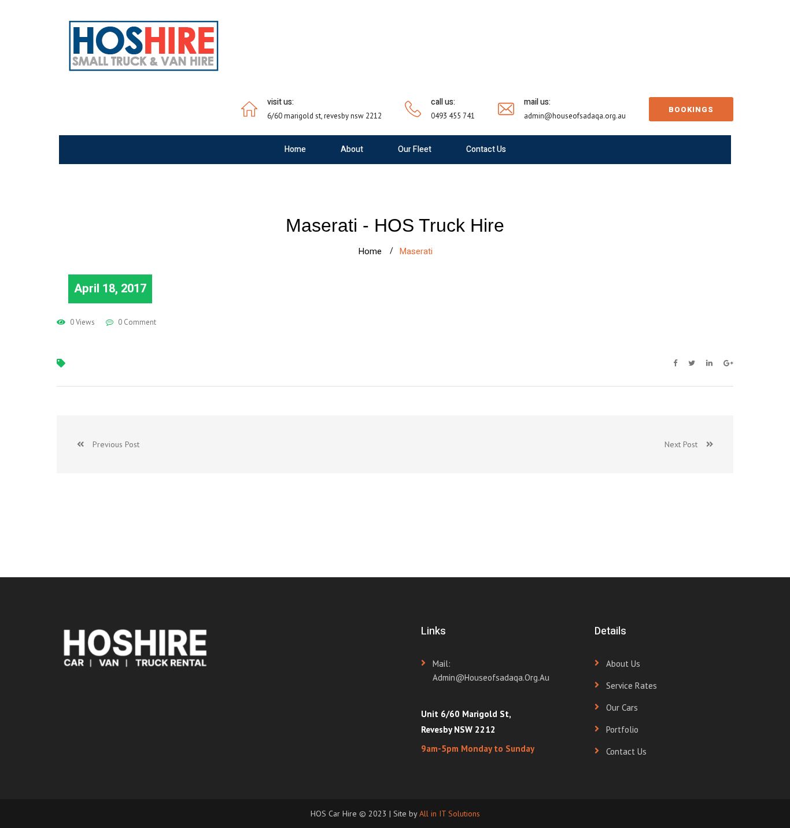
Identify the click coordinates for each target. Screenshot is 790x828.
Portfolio (622, 729)
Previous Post (111, 444)
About (352, 149)
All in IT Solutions (449, 813)
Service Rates (631, 685)
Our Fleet (414, 149)
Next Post (685, 444)
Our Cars (622, 707)
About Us (623, 663)
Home (295, 149)
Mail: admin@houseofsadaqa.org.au (491, 670)
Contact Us (486, 149)
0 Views (81, 322)
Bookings (691, 109)
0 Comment (136, 322)
